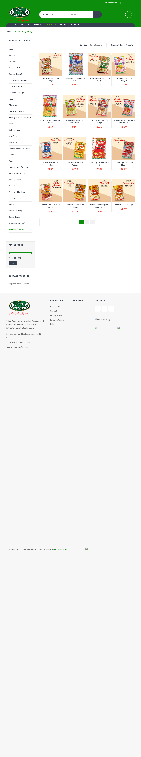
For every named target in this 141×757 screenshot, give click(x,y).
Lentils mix (13, 155)
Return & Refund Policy (57, 322)
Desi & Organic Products (19, 80)
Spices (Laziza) (15, 217)
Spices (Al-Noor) (15, 211)
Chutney (12, 62)
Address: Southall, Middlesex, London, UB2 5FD (23, 336)
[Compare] (50, 71)
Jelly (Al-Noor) (15, 130)
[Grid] (43, 45)
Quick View (55, 71)
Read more (74, 83)
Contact (53, 311)
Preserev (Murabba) (17, 192)
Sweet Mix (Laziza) (16, 229)
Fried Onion (13, 105)
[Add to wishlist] (45, 71)
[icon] (128, 14)
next (92, 222)
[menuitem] (14, 25)
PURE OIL (12, 198)
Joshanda (13, 142)
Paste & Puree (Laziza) (18, 173)
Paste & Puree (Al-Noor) (19, 167)
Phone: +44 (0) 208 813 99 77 (18, 342)
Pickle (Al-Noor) (15, 180)
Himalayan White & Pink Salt (20, 118)
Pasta (11, 161)
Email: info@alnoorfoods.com (18, 347)
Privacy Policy (56, 315)
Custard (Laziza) (15, 74)
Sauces (12, 204)
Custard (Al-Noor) (16, 68)
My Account (55, 306)
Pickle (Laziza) (14, 186)
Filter (12, 263)
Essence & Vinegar (16, 93)
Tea (10, 236)
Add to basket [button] (50, 83)
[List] (47, 45)
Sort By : (83, 45)
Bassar (11, 49)
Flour (11, 99)
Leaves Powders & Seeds (19, 149)
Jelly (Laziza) (14, 136)
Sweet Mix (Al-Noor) (17, 223)
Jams (11, 124)
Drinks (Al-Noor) (15, 86)
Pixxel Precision (60, 549)
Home (8, 32)
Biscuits (12, 55)
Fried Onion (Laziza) (17, 111)
